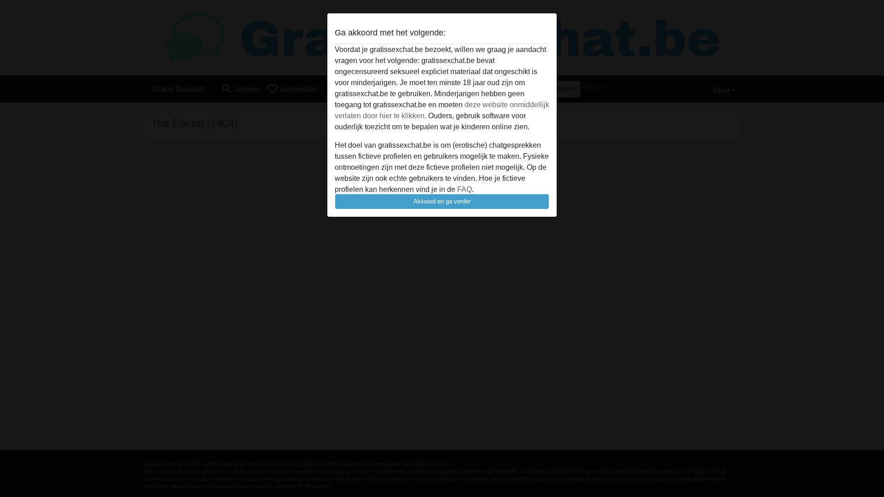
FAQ (464, 189)
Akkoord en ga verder (442, 201)
